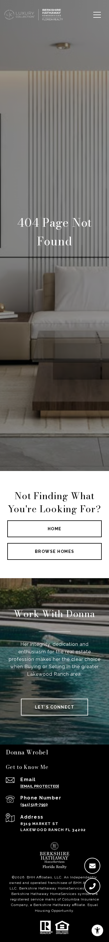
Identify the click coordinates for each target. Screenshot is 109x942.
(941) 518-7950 (34, 804)
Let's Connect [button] (54, 707)
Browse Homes (54, 551)
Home (55, 528)
